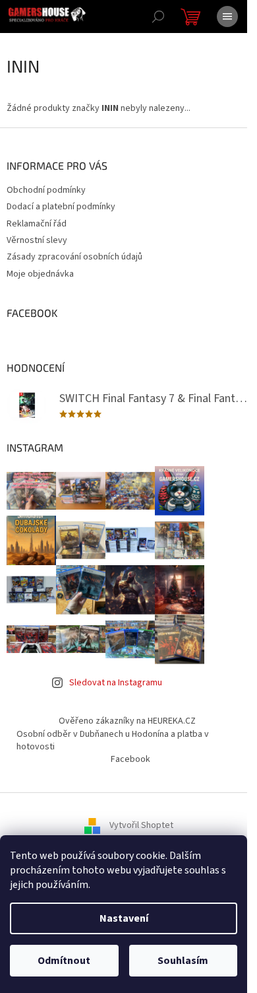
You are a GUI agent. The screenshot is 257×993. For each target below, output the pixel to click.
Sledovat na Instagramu (115, 682)
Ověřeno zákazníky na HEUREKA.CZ (127, 721)
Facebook (130, 759)
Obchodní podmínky (46, 190)
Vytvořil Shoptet (141, 825)
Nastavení (124, 918)
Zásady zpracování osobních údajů (74, 256)
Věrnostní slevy (37, 240)
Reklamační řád (37, 223)
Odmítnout (64, 960)
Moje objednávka (40, 274)
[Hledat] (158, 16)
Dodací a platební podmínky (61, 206)
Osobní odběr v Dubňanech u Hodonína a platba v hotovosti (112, 740)
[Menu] (227, 16)
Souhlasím (182, 960)
